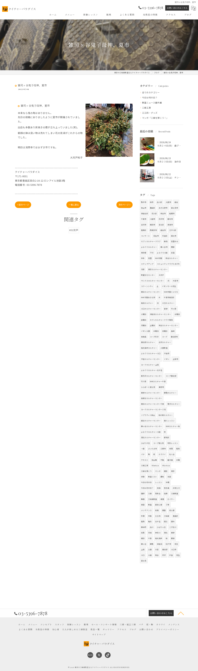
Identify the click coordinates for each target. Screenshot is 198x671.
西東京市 (153, 230)
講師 (143, 493)
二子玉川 (172, 527)
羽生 (178, 555)
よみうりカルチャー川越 (150, 432)
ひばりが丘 (145, 443)
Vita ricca (166, 465)
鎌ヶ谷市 (164, 247)
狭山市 (143, 208)
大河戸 (161, 275)
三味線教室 (152, 499)
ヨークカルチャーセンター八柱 (153, 409)
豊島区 (175, 516)
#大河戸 (73, 230)
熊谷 (157, 555)
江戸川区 (172, 230)
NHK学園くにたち (171, 292)
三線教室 (174, 493)
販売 (178, 448)
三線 (150, 493)
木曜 (178, 460)
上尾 (143, 549)
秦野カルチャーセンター (150, 392)
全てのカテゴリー (151, 92)
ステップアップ (147, 264)
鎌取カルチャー (170, 392)
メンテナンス (146, 510)
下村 (151, 252)
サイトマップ (99, 634)
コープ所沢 (154, 336)
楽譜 (162, 499)
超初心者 (158, 504)
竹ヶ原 (173, 308)
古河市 (143, 224)
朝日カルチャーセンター (150, 292)
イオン (166, 359)
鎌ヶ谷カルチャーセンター (151, 426)
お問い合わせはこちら (177, 8)
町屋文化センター (148, 275)
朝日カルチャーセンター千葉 (152, 404)
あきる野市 (163, 208)
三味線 (166, 516)
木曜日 (156, 331)
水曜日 (177, 314)
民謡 (158, 488)
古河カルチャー (165, 342)
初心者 (172, 510)
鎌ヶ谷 (143, 544)
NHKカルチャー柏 (173, 426)
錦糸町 (143, 527)
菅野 (165, 308)
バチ (143, 454)
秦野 (173, 532)
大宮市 (175, 280)
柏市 (151, 202)
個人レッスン (169, 420)
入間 (150, 549)
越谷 (176, 202)
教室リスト (152, 476)
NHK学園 (158, 258)
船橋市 (172, 213)
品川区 (159, 202)
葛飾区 (143, 230)
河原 (143, 269)
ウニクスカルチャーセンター (152, 280)
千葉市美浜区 (169, 297)
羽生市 (156, 236)
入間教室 (164, 348)
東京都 (143, 252)
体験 (143, 476)
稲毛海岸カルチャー (149, 348)
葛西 (143, 521)
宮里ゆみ (174, 241)
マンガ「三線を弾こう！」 (155, 117)
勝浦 (173, 538)
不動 (162, 460)
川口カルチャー (168, 303)
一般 (143, 448)
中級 (150, 516)
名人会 (172, 454)
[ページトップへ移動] (181, 613)
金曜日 (143, 320)
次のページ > (124, 204)
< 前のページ (23, 204)
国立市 (173, 236)
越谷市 (163, 230)
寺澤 (143, 516)
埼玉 (176, 544)
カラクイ (162, 454)
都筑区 (166, 437)
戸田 (171, 555)
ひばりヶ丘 (161, 527)
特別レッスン (172, 443)
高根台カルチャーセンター (151, 398)
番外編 (170, 460)
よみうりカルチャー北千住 (151, 370)
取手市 (143, 202)
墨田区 (152, 208)
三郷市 (163, 448)
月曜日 (143, 325)
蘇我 (165, 241)
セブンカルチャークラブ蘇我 (161, 320)
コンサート (145, 236)
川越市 (152, 219)
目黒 (143, 532)
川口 (143, 555)
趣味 (162, 476)
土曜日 (152, 325)
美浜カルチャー (147, 303)
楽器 (143, 504)
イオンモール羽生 (169, 286)
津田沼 (159, 544)
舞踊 (143, 499)
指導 (165, 493)
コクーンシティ (147, 286)
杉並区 (165, 236)
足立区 (161, 224)
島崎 (173, 331)
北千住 (157, 521)
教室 (150, 504)
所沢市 (161, 219)
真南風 (143, 336)
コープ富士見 (158, 443)
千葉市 (143, 219)
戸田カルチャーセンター (150, 359)
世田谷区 (144, 213)
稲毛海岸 (158, 538)
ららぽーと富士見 (148, 387)
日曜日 (165, 331)
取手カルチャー (174, 404)
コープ (164, 336)
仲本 (143, 258)
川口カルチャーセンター (150, 308)
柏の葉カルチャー (166, 415)
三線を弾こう (146, 471)
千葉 (150, 538)
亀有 (150, 521)
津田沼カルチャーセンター (160, 314)
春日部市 (174, 336)
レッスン (158, 482)
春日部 (165, 549)
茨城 (150, 532)
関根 (173, 247)
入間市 (168, 202)
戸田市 (166, 353)
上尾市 (175, 359)
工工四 (157, 516)
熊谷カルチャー (172, 258)
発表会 (157, 493)
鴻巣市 (170, 224)
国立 (165, 521)
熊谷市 (163, 213)
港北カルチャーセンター (150, 437)
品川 (151, 527)
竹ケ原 (143, 381)
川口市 (173, 549)
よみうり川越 (162, 252)
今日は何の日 (146, 482)
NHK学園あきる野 (148, 297)
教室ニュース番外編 (152, 102)
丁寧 (167, 504)
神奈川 (157, 532)
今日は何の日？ (149, 97)
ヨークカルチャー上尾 (150, 364)
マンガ (157, 471)
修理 (171, 448)
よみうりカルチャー (149, 247)
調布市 (170, 219)
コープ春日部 (171, 376)
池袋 (169, 476)
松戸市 (168, 544)
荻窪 (173, 252)
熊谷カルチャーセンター (168, 325)
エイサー (171, 499)
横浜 (143, 538)
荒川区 (154, 213)
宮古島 (166, 488)
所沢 (164, 555)
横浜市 (152, 224)
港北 (165, 532)
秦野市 (161, 387)
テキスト (144, 460)
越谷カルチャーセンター (150, 420)
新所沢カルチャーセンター (151, 376)
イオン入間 (145, 331)
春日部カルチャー (148, 342)
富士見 (143, 560)
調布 (173, 521)
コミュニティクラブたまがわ (168, 264)
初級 (157, 510)
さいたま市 (152, 448)
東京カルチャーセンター (158, 269)
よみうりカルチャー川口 (150, 353)
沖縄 (167, 482)
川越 (150, 555)
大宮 (157, 549)
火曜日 (143, 314)
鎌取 (151, 544)
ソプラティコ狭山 (148, 415)
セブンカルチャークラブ (150, 241)
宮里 (150, 258)
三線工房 (146, 107)
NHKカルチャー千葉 (158, 381)
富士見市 (174, 208)
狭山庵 (154, 460)
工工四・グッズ (149, 112)
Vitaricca (155, 465)
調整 (164, 510)
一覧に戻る (74, 204)
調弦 (165, 471)
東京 (173, 471)
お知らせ (176, 488)
